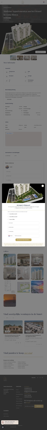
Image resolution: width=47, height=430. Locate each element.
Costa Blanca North (13, 214)
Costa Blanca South (13, 216)
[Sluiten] (43, 186)
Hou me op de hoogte (23, 239)
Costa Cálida (12, 219)
